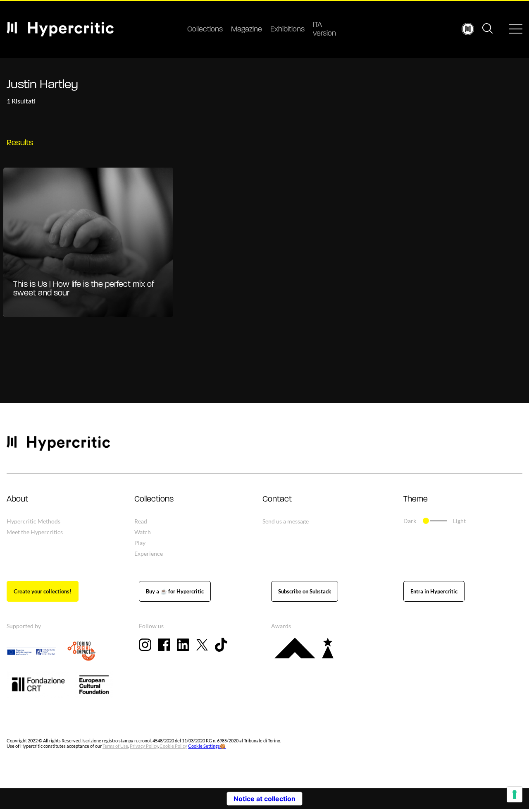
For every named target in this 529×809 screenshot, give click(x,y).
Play (139, 542)
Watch (142, 531)
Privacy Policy (144, 746)
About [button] (17, 499)
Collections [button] (154, 499)
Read (140, 521)
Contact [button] (277, 499)
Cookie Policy (173, 746)
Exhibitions (287, 30)
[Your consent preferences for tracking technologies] (514, 794)
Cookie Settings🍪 (207, 746)
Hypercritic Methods (33, 521)
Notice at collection (264, 799)
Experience (148, 553)
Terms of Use (115, 746)
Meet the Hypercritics (35, 531)
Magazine (246, 30)
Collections (205, 30)
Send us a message (285, 521)
